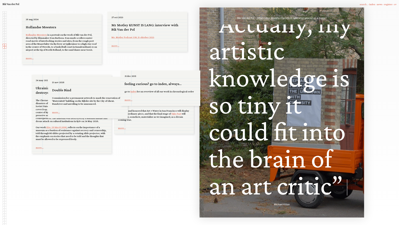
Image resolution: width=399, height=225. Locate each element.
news (379, 4)
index (372, 4)
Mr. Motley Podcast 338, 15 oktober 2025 (132, 37)
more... (30, 58)
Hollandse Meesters (36, 34)
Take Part (176, 113)
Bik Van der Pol (10, 4)
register (388, 4)
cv (395, 4)
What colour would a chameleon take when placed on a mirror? (292, 18)
